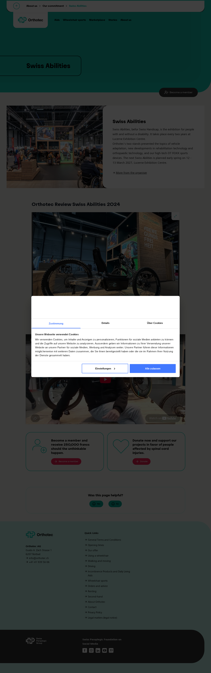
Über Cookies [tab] (155, 323)
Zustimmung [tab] (56, 323)
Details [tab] (106, 323)
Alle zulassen (152, 368)
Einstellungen (103, 368)
